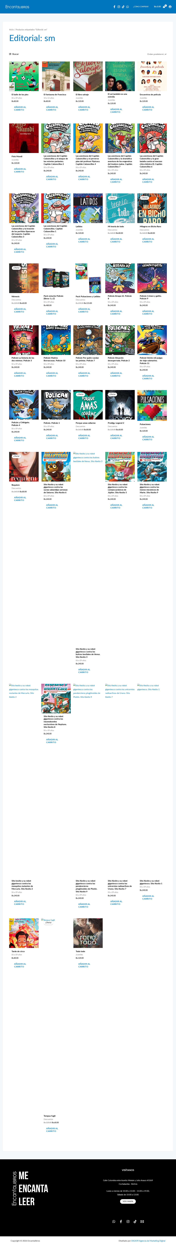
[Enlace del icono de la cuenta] (170, 6)
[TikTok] (135, 1221)
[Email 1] (142, 1221)
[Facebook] (114, 6)
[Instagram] (118, 6)
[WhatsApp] (127, 6)
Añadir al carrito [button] (20, 108)
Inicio (11, 30)
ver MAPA (128, 1201)
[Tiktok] (123, 6)
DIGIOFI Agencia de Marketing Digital (148, 1241)
